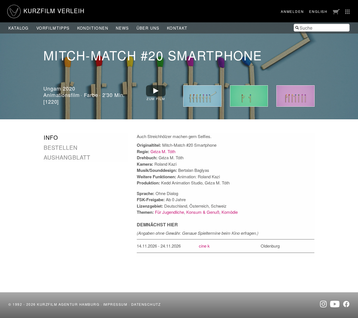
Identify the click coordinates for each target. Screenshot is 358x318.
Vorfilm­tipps (53, 28)
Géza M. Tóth (162, 151)
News (122, 28)
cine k (204, 246)
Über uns (147, 28)
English (318, 11)
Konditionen (92, 28)
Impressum (115, 304)
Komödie (230, 212)
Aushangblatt (67, 157)
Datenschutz (146, 304)
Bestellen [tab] (60, 147)
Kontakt (177, 28)
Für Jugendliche (169, 212)
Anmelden (292, 11)
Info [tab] (51, 137)
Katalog (18, 28)
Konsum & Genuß (202, 212)
